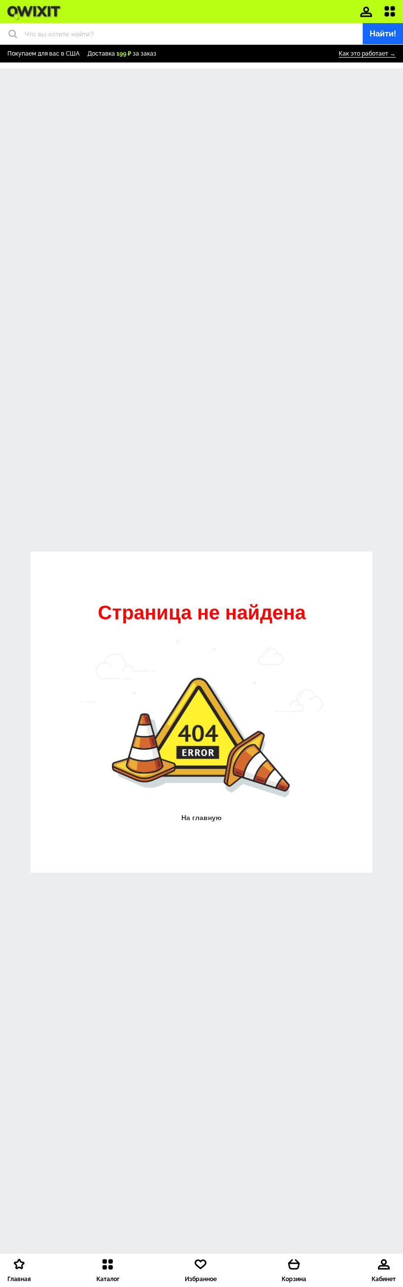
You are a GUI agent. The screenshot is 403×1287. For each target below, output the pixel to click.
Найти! (383, 33)
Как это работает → (367, 53)
